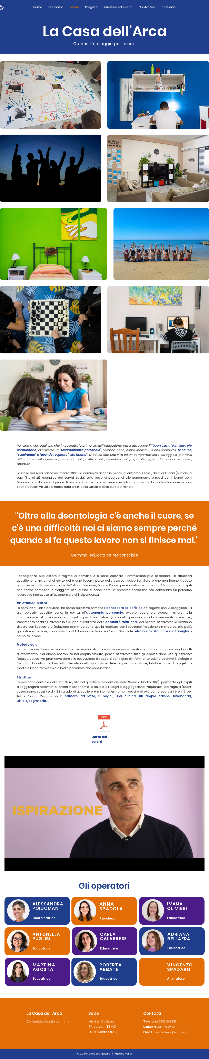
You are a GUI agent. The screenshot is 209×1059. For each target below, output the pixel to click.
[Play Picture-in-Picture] (192, 865)
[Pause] (9, 865)
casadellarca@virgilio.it (170, 1032)
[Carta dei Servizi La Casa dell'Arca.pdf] (104, 724)
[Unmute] (16, 865)
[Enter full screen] (199, 865)
